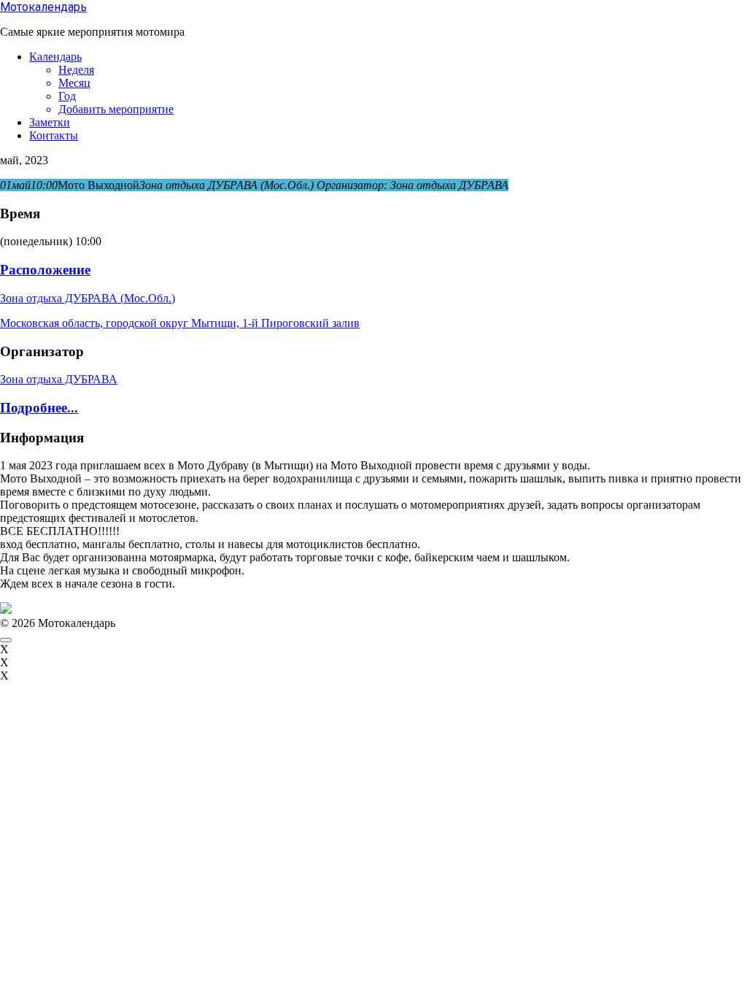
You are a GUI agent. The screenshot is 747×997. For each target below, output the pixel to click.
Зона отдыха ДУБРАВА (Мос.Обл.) (87, 298)
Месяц (74, 83)
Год (67, 96)
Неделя (76, 69)
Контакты (53, 135)
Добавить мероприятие (116, 109)
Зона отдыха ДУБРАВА (58, 379)
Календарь (55, 56)
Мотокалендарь (43, 7)
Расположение (45, 269)
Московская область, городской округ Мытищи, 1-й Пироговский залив (180, 323)
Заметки (49, 122)
